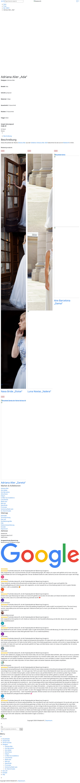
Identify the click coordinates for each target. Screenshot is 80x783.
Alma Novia (4, 494)
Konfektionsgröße (6, 521)
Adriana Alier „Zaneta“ (13, 482)
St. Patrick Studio (6, 511)
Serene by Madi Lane (7, 509)
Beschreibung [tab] (7, 136)
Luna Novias (4, 499)
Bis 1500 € (6, 8)
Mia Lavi (3, 503)
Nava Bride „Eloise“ (11, 391)
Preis (4, 6)
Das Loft (3, 519)
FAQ (2, 523)
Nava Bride (4, 505)
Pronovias (4, 507)
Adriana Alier (22, 143)
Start (4, 4)
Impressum (4, 529)
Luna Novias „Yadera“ (39, 391)
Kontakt (3, 527)
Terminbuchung (5, 517)
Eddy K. (3, 496)
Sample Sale (6, 741)
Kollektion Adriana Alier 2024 (39, 143)
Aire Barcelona (5, 492)
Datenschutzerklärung (7, 525)
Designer (5, 744)
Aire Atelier (4, 490)
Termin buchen (6, 742)
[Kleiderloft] (40, 1)
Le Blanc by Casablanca (8, 498)
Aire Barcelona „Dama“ (62, 302)
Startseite (4, 515)
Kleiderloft (66, 143)
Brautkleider (6, 739)
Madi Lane (4, 501)
